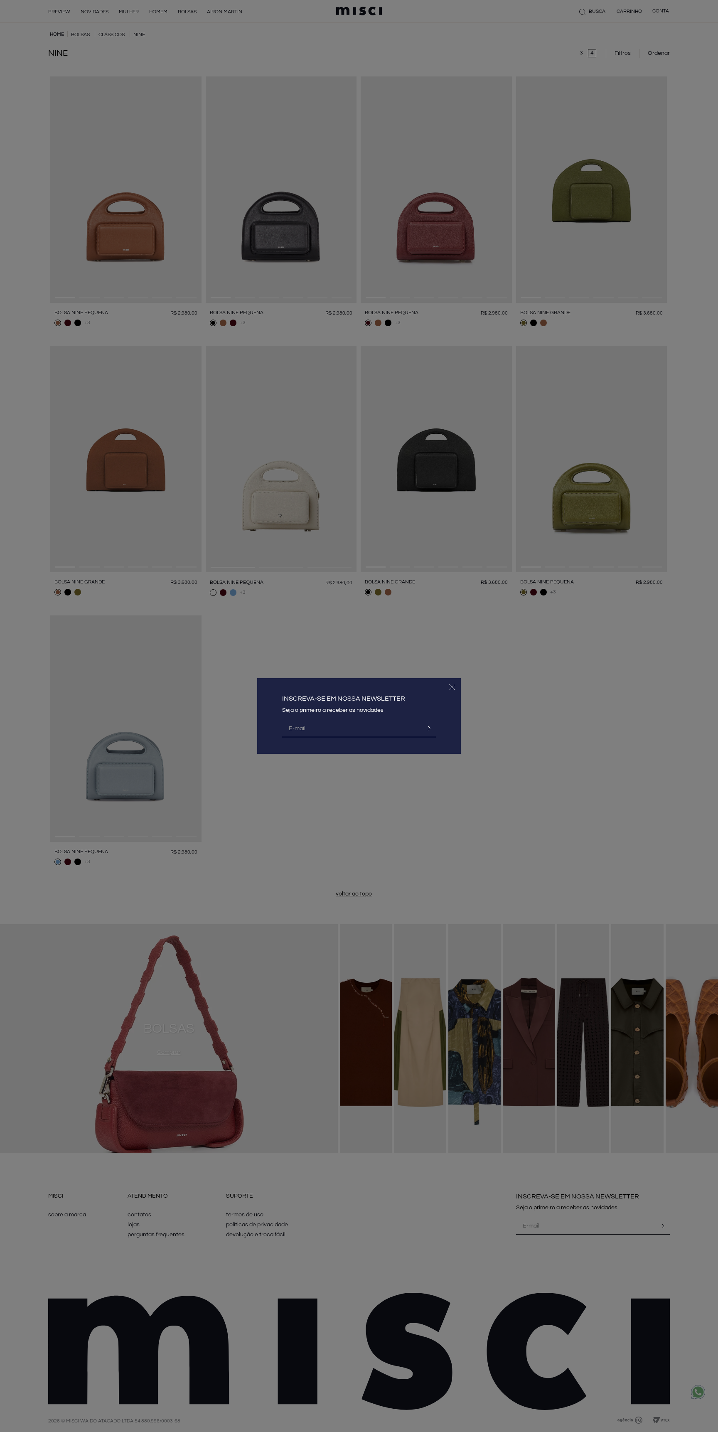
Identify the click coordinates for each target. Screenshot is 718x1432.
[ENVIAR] (426, 728)
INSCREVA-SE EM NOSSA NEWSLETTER (343, 698)
